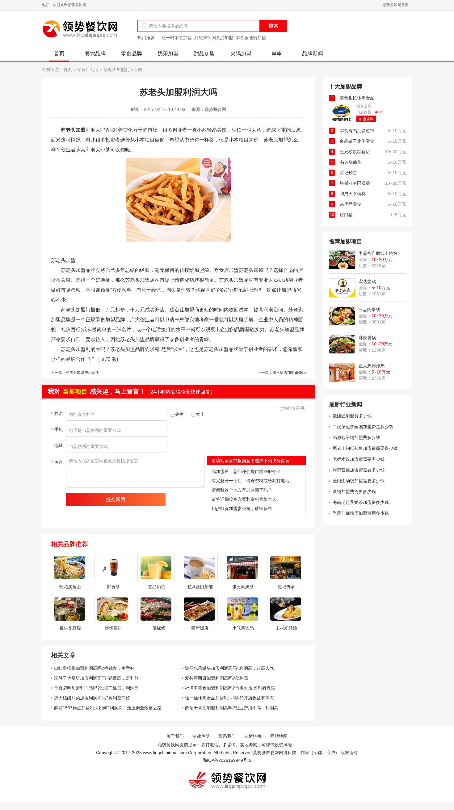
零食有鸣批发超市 (357, 130)
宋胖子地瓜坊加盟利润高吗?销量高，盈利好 (96, 678)
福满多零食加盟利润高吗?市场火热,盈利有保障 (230, 688)
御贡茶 (113, 586)
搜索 (273, 25)
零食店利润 (88, 69)
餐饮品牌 (95, 54)
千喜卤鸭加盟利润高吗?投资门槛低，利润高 (96, 688)
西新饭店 (199, 628)
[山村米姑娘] (285, 609)
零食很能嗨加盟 (251, 37)
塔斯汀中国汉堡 (355, 183)
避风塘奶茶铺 (200, 586)
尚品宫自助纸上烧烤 (378, 253)
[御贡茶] (112, 568)
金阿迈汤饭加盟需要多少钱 (359, 480)
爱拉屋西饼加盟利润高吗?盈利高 (216, 678)
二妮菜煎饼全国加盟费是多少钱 (363, 426)
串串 (276, 54)
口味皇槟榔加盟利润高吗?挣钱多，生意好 (94, 668)
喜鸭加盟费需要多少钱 (354, 491)
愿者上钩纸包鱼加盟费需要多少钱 (365, 448)
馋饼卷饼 (113, 628)
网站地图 (279, 736)
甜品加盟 (204, 54)
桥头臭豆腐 (70, 628)
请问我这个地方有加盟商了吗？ (242, 489)
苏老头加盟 (73, 130)
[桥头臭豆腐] (69, 609)
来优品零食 (350, 204)
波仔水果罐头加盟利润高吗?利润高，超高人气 (229, 668)
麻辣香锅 (367, 337)
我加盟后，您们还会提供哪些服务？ (246, 471)
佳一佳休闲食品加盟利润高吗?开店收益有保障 (229, 697)
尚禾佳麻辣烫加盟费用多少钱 (361, 513)
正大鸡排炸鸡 (372, 365)
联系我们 (227, 736)
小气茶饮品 (243, 628)
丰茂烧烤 (156, 628)
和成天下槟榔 (353, 193)
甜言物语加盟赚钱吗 (289, 372)
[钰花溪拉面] (69, 568)
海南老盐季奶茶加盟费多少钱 (361, 502)
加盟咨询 (366, 119)
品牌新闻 (312, 54)
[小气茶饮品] (242, 609)
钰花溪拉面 (70, 586)
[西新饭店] (199, 609)
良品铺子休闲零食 (357, 141)
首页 (59, 54)
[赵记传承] (285, 568)
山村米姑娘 (286, 628)
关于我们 (175, 736)
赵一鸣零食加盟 (177, 37)
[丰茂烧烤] (155, 609)
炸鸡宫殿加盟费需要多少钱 (359, 469)
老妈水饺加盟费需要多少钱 (359, 459)
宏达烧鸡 (367, 281)
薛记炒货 (348, 172)
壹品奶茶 (156, 586)
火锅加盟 (240, 54)
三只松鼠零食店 (355, 151)
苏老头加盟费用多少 (82, 372)
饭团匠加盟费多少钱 (352, 415)
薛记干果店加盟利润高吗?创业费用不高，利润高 (231, 707)
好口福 (346, 214)
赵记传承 (286, 586)
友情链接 (253, 736)
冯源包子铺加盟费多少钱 (356, 437)
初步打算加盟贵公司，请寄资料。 (244, 508)
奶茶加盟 (168, 54)
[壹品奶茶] (155, 568)
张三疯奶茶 (243, 586)
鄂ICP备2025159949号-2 (227, 760)
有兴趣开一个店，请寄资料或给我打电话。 (253, 480)
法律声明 (201, 736)
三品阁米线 (369, 309)
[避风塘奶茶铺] (199, 568)
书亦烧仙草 (350, 162)
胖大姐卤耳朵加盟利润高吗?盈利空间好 (92, 697)
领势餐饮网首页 (396, 5)
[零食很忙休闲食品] (341, 121)
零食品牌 (131, 54)
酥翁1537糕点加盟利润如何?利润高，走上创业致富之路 (108, 707)
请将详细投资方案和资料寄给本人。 (246, 499)
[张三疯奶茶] (242, 568)
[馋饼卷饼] (112, 609)
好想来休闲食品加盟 (213, 37)
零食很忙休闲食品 (357, 97)
